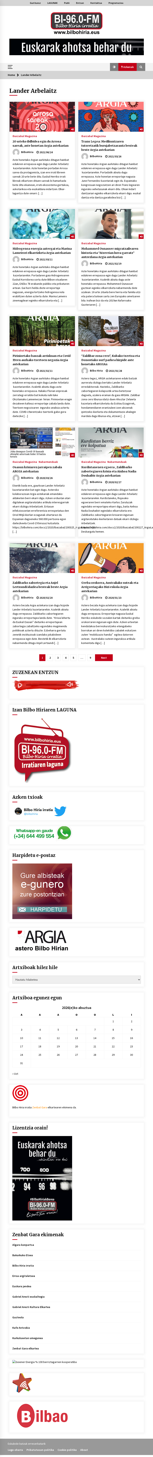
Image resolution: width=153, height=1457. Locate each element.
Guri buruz (35, 2)
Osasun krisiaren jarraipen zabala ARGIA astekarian (37, 469)
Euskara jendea (21, 1286)
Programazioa (116, 2)
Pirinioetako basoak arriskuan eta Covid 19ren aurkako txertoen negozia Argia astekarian (42, 360)
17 (21, 1046)
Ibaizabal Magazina (25, 135)
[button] (114, 67)
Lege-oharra (15, 1450)
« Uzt (15, 1073)
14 (94, 1038)
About (84, 1450)
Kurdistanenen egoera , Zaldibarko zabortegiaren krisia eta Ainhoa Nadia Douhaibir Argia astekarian (108, 471)
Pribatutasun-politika (40, 1450)
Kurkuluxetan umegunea (27, 1338)
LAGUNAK (52, 2)
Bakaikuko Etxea (22, 1255)
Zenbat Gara (39, 1107)
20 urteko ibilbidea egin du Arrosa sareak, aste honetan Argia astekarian (41, 143)
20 (76, 1046)
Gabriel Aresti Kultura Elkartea (31, 1307)
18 (39, 1046)
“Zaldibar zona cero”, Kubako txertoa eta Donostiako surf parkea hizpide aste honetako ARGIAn (110, 360)
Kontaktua (96, 2)
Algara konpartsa (23, 1245)
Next (104, 657)
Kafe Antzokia (21, 1327)
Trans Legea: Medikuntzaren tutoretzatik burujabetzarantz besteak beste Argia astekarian (109, 146)
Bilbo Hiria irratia (23, 1265)
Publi (67, 2)
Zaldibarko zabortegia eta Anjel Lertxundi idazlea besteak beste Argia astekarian (40, 587)
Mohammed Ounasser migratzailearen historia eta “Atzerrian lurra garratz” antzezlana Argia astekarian (109, 253)
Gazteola (18, 1317)
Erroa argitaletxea (23, 1276)
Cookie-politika (67, 1450)
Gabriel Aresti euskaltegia (28, 1296)
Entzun (80, 2)
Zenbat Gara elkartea (25, 1348)
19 (58, 1046)
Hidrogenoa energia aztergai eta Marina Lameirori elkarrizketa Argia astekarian (42, 251)
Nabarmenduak (48, 461)
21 (94, 1046)
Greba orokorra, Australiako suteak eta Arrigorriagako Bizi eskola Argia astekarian (109, 587)
